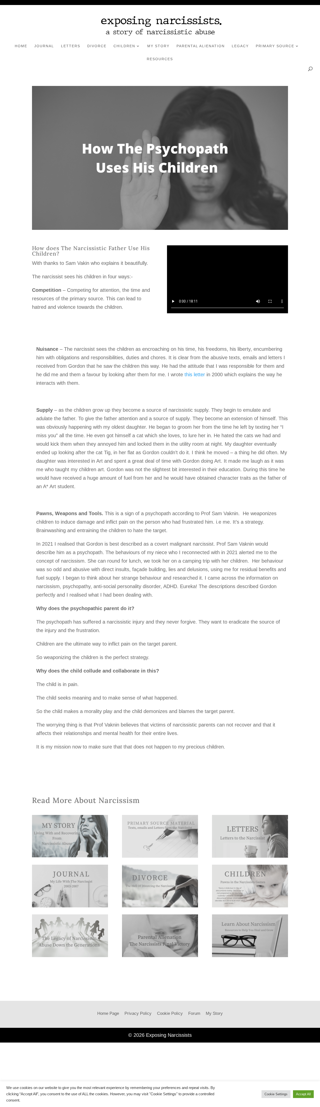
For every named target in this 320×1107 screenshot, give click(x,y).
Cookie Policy (170, 1013)
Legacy (240, 46)
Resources (160, 59)
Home (21, 46)
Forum (194, 1013)
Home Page (108, 1013)
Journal (44, 46)
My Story (158, 46)
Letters (70, 46)
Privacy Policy (138, 1013)
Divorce (96, 46)
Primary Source (275, 46)
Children (124, 46)
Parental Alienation (200, 46)
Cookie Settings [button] (276, 1094)
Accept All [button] (303, 1094)
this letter (194, 374)
